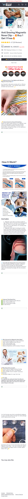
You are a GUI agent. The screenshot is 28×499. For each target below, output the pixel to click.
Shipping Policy (9, 493)
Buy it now (14, 62)
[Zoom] (22, 26)
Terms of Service (19, 494)
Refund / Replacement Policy (7, 494)
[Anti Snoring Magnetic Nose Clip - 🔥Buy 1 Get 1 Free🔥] (10, 474)
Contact (3, 493)
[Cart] (22, 4)
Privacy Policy (4, 496)
